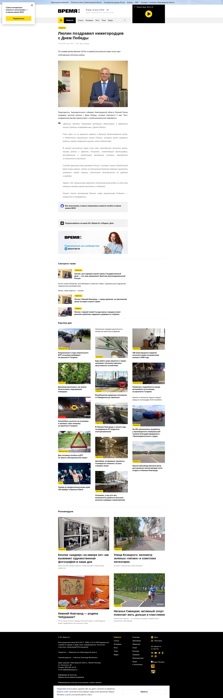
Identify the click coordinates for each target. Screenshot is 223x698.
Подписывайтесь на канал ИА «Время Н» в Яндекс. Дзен (89, 223)
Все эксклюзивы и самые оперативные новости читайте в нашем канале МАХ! (93, 207)
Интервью (117, 644)
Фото (116, 648)
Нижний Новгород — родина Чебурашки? (78, 613)
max (155, 656)
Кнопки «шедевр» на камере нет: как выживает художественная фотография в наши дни (83, 556)
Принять (144, 692)
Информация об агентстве (67, 675)
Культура (135, 651)
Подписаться (18, 18)
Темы (116, 651)
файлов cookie (63, 692)
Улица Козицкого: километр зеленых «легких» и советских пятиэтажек (135, 556)
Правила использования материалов (71, 677)
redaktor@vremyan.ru (70, 670)
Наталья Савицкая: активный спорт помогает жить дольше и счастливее (139, 610)
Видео (116, 654)
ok (162, 653)
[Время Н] (69, 11)
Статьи (116, 641)
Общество (62, 28)
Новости (117, 637)
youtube (155, 653)
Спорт (134, 648)
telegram (159, 653)
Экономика (136, 641)
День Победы (84, 43)
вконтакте (152, 653)
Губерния (136, 654)
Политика (136, 637)
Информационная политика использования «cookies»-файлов (80, 682)
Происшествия (138, 658)
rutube (152, 656)
